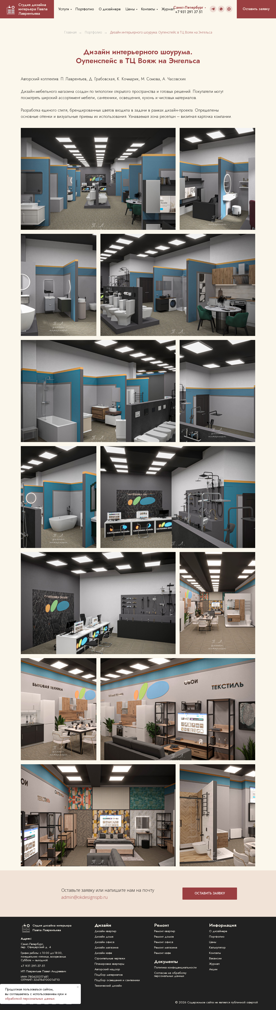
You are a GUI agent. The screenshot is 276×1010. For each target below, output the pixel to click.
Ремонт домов (164, 936)
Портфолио (84, 9)
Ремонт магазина (165, 947)
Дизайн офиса (104, 942)
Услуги (63, 9)
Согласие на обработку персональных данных (170, 974)
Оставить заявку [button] (256, 9)
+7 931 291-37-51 (33, 966)
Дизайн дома (104, 936)
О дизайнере (110, 9)
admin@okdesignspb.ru (84, 897)
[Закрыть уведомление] (78, 987)
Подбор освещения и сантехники (117, 980)
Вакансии (215, 958)
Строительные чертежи (110, 958)
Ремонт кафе (162, 953)
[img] (213, 9)
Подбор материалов (109, 974)
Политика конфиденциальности (175, 967)
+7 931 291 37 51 (189, 12)
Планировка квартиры (109, 964)
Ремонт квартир (164, 931)
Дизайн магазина (106, 947)
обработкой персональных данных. (30, 998)
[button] (209, 894)
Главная (70, 32)
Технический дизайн (108, 985)
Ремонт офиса (163, 942)
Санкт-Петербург (188, 7)
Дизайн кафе (103, 953)
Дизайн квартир (105, 931)
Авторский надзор (107, 969)
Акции (213, 969)
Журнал (168, 9)
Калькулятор (217, 947)
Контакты (148, 9)
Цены (130, 9)
